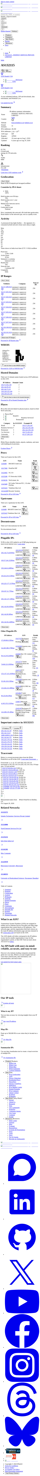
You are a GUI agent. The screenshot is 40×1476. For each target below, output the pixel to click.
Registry (4, 136)
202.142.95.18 (6, 387)
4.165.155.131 (6, 703)
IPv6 (7, 181)
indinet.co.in (29, 123)
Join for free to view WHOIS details (14, 365)
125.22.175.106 (15, 788)
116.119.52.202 (15, 786)
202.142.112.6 (5, 733)
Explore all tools (8, 1003)
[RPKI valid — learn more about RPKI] (2, 290)
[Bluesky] (22, 1432)
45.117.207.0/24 (6, 322)
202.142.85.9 (5, 614)
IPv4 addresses (6, 129)
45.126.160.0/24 (6, 327)
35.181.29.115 (5, 681)
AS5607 (18, 654)
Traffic (3, 158)
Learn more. (25, 759)
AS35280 (4, 476)
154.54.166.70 (13, 779)
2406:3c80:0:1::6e (7, 735)
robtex (12, 941)
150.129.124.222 (6, 748)
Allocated (4, 138)
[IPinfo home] (20, 8)
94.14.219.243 (6, 656)
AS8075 (18, 702)
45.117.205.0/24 (6, 312)
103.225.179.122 (6, 740)
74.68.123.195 (6, 664)
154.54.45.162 (13, 781)
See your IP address (9, 1021)
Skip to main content (7, 2)
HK (33, 716)
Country (3, 119)
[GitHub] (22, 1237)
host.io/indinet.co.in (17, 123)
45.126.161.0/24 (6, 332)
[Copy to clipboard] (3, 71)
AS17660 (4, 468)
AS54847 (18, 693)
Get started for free (7, 103)
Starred (8, 31)
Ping (12, 553)
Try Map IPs (7, 1039)
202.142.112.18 (6, 731)
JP (38, 675)
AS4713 (18, 670)
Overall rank (5, 151)
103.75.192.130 (6, 385)
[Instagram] (22, 1365)
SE (33, 706)
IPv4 (3, 181)
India (13, 117)
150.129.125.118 (6, 394)
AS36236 (4, 480)
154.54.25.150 (13, 783)
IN (33, 555)
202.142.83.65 (6, 606)
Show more (5, 437)
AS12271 (18, 662)
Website (3, 123)
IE (33, 651)
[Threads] (22, 1400)
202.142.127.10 (6, 599)
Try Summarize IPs (9, 1058)
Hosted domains (4, 126)
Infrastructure (5, 166)
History (3, 31)
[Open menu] (1, 49)
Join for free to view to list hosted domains (16, 397)
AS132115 (19, 550)
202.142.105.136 (27, 430)
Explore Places (5, 448)
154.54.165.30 (13, 777)
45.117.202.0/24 (6, 297)
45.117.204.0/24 (6, 307)
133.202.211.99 (6, 688)
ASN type (4, 134)
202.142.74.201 (6, 553)
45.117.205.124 (27, 434)
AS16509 (18, 646)
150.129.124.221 (6, 744)
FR (37, 683)
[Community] (22, 1167)
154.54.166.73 (13, 773)
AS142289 (4, 491)
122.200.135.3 (6, 712)
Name (3, 114)
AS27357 (18, 638)
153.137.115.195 (6, 673)
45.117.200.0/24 (6, 287)
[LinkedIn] (22, 1202)
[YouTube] (22, 1302)
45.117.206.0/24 (6, 317)
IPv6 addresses (6, 131)
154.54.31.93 (12, 775)
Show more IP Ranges (8, 337)
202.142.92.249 (6, 622)
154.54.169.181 (13, 770)
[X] (22, 1272)
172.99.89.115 (5, 640)
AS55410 (4, 488)
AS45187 (18, 708)
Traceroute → (33, 759)
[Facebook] (22, 1331)
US (33, 643)
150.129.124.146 (6, 746)
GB (33, 658)
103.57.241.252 (6, 560)
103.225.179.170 (6, 742)
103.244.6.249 (6, 568)
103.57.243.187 (27, 425)
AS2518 (18, 686)
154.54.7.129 (12, 772)
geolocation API (8, 933)
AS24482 (4, 473)
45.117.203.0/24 (6, 302)
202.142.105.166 (27, 428)
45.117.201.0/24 (6, 292)
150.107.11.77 (5, 591)
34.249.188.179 (6, 648)
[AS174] (5, 768)
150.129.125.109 (6, 391)
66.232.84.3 (5, 696)
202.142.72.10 (6, 389)
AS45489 (4, 484)
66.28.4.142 (12, 768)
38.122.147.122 (14, 784)
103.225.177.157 (6, 583)
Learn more (21, 544)
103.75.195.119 (27, 432)
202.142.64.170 (6, 737)
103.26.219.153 (6, 576)
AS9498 (4, 464)
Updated (4, 140)
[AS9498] (6, 786)
